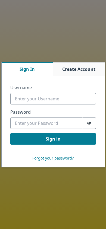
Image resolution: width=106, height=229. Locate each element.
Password (20, 112)
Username (21, 88)
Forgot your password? (53, 158)
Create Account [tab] (78, 69)
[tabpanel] (53, 121)
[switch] (89, 123)
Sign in (53, 139)
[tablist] (53, 69)
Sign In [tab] (27, 69)
